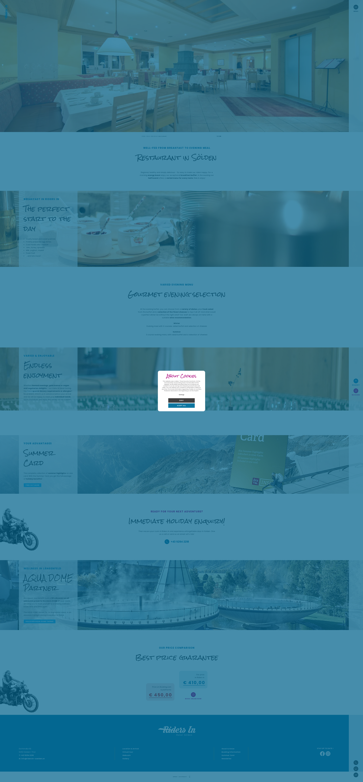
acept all (181, 406)
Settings (181, 394)
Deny (181, 400)
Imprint (196, 391)
